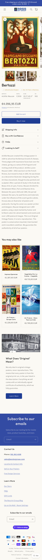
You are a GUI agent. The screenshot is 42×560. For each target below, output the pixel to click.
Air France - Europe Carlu (11, 318)
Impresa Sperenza (11, 274)
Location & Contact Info (13, 464)
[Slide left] (2, 76)
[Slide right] (40, 76)
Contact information (22, 558)
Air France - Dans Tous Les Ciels (30, 319)
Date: (18, 93)
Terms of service (16, 555)
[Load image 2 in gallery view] (21, 76)
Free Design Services (12, 473)
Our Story (8, 486)
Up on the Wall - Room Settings (16, 505)
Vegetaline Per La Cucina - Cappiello (30, 275)
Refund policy (19, 551)
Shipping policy (28, 555)
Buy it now (21, 121)
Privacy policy (30, 551)
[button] (4, 9)
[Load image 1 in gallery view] (10, 76)
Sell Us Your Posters (11, 469)
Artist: (4, 93)
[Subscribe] (35, 439)
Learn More (14, 396)
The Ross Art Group (20, 548)
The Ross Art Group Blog (13, 500)
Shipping (4, 107)
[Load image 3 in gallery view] (32, 76)
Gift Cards (8, 496)
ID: (36, 93)
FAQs (6, 491)
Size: (25, 93)
